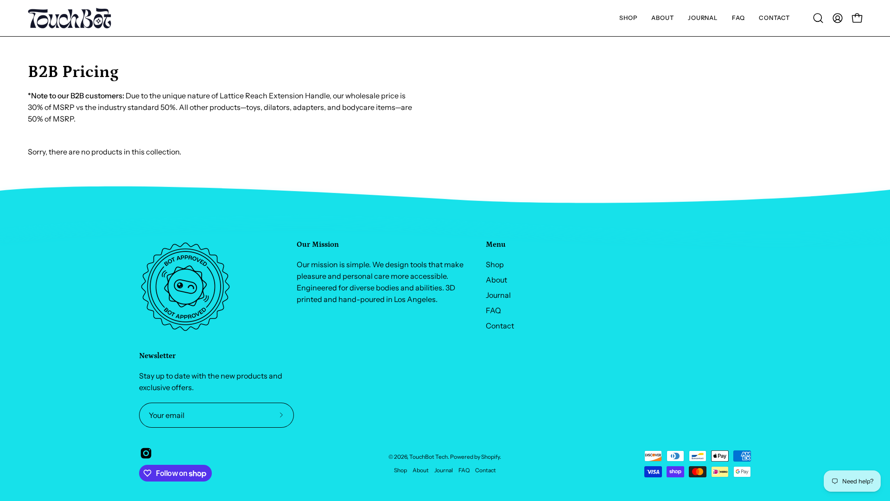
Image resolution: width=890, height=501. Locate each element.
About (496, 279)
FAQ (493, 310)
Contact (500, 325)
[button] (628, 18)
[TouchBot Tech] (69, 18)
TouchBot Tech (428, 456)
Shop (495, 264)
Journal (498, 295)
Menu (496, 244)
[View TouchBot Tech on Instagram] (146, 453)
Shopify (490, 456)
